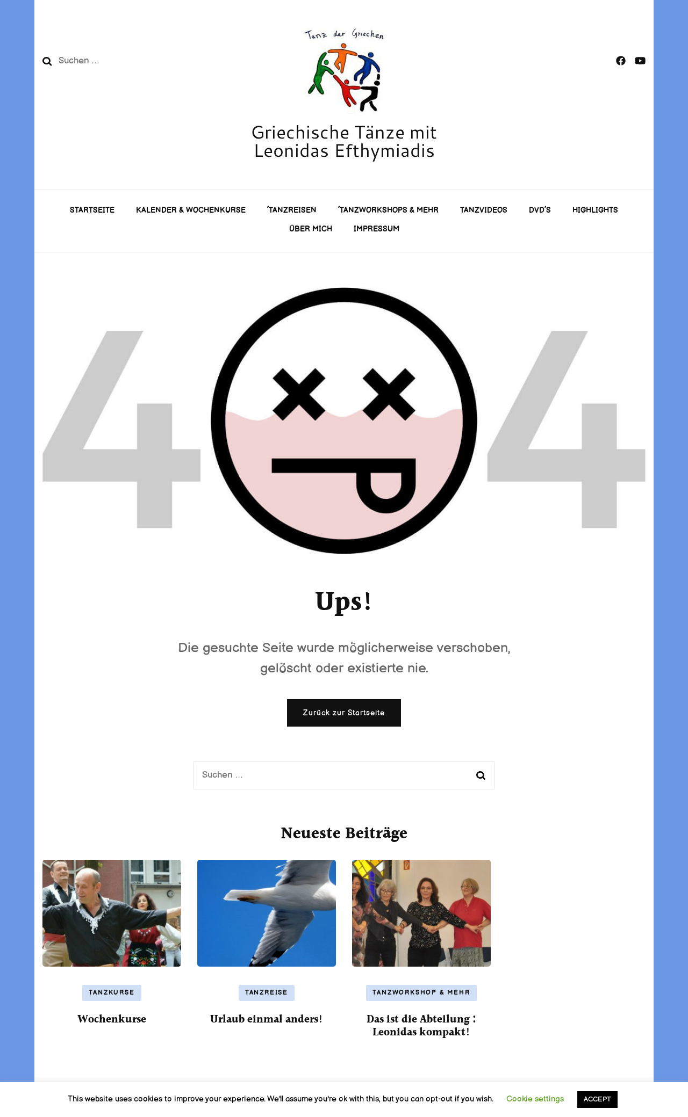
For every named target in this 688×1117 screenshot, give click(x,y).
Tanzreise (266, 993)
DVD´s (540, 210)
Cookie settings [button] (535, 1099)
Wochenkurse (111, 1019)
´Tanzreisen (292, 210)
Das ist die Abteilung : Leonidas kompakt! (421, 1026)
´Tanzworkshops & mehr (388, 210)
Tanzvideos (483, 210)
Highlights (595, 210)
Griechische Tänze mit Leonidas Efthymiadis (343, 141)
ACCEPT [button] (597, 1099)
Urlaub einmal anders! (266, 1019)
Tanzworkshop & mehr (421, 993)
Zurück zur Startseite (344, 712)
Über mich (310, 229)
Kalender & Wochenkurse (191, 210)
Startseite (92, 210)
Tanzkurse (111, 993)
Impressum (376, 229)
